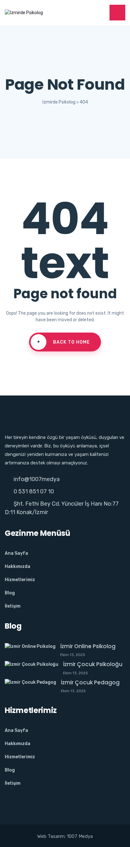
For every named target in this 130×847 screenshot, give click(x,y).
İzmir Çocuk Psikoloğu (92, 664)
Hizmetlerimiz (20, 579)
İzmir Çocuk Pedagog (90, 682)
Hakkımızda (17, 566)
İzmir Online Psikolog (87, 646)
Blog (10, 593)
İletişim (13, 606)
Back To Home (63, 342)
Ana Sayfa (16, 553)
